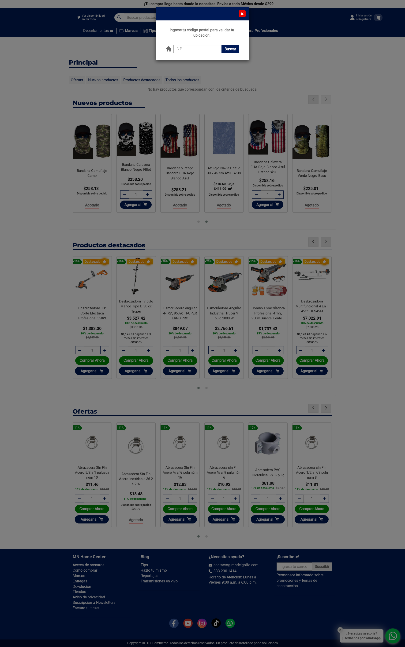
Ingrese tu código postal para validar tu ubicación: (202, 33)
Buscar (230, 49)
